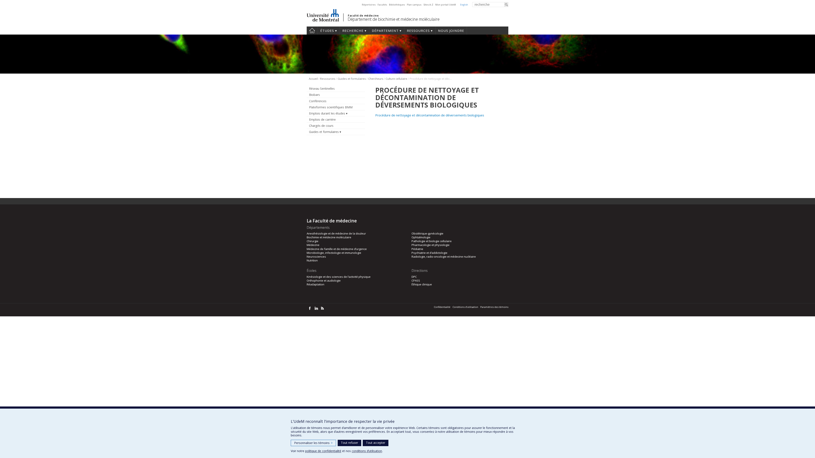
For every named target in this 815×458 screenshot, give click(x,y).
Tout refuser (349, 443)
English (464, 4)
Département (385, 30)
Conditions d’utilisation (465, 307)
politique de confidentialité (323, 451)
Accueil (312, 31)
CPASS (416, 280)
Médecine (313, 245)
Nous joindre (451, 30)
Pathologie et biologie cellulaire (432, 241)
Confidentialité (442, 307)
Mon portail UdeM (445, 4)
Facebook (309, 308)
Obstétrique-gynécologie (427, 233)
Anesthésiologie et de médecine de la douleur (336, 233)
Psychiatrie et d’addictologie (429, 253)
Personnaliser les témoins (313, 443)
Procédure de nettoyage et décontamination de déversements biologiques (429, 115)
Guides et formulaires (352, 79)
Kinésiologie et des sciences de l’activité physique (339, 277)
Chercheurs (375, 79)
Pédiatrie (417, 249)
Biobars (314, 95)
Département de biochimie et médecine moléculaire (393, 19)
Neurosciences (316, 256)
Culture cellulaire (396, 79)
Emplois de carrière (322, 119)
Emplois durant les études (327, 113)
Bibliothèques (397, 4)
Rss (322, 308)
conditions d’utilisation (367, 451)
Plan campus (414, 4)
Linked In (316, 308)
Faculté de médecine (363, 15)
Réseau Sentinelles (322, 89)
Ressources (418, 30)
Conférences (317, 101)
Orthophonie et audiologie (324, 280)
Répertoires (368, 4)
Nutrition (312, 260)
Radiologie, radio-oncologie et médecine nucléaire (444, 256)
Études (327, 30)
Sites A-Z (428, 4)
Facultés (382, 4)
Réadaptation (315, 284)
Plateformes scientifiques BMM (331, 107)
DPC (414, 277)
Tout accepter (375, 443)
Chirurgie (312, 241)
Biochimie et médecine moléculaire (329, 237)
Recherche (353, 30)
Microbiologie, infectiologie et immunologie (334, 253)
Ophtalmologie (421, 237)
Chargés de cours (321, 126)
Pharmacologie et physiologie (431, 245)
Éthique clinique (422, 284)
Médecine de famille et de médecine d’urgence (337, 249)
